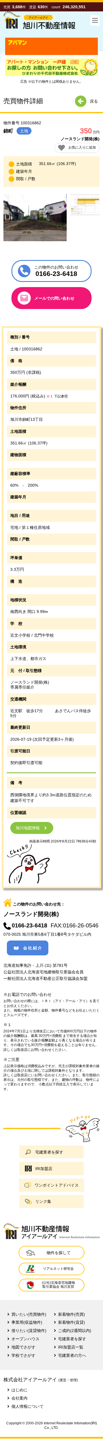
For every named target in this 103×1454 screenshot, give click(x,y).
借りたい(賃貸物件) (28, 1330)
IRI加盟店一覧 (70, 1347)
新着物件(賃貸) (71, 1322)
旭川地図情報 (28, 828)
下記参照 (57, 396)
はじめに (19, 1390)
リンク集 (43, 1201)
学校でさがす (23, 1355)
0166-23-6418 (29, 925)
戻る (94, 101)
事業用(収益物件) (26, 1322)
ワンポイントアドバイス (57, 1185)
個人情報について (27, 1406)
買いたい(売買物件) (28, 1314)
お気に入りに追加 (82, 147)
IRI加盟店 (43, 1168)
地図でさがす (23, 1347)
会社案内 (19, 1398)
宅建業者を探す (49, 1152)
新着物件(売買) (71, 1314)
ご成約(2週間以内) (74, 1330)
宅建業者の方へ (72, 1355)
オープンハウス (25, 1339)
